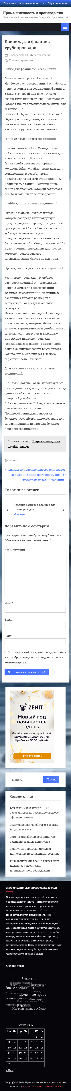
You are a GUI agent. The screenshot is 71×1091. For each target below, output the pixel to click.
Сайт (8, 636)
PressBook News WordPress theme (42, 1086)
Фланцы (14, 460)
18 (14, 1053)
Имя (9, 603)
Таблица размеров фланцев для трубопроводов (31, 507)
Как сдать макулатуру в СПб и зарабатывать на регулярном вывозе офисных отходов (34, 812)
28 (31, 1058)
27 (25, 1058)
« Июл (9, 1070)
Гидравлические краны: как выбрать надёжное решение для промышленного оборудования (34, 865)
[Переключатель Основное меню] (65, 27)
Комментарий (16, 549)
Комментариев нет (21, 61)
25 (14, 1058)
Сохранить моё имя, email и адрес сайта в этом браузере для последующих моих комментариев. (35, 657)
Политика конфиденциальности (23, 3)
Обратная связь (57, 3)
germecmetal (42, 55)
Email (10, 619)
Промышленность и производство (33, 13)
